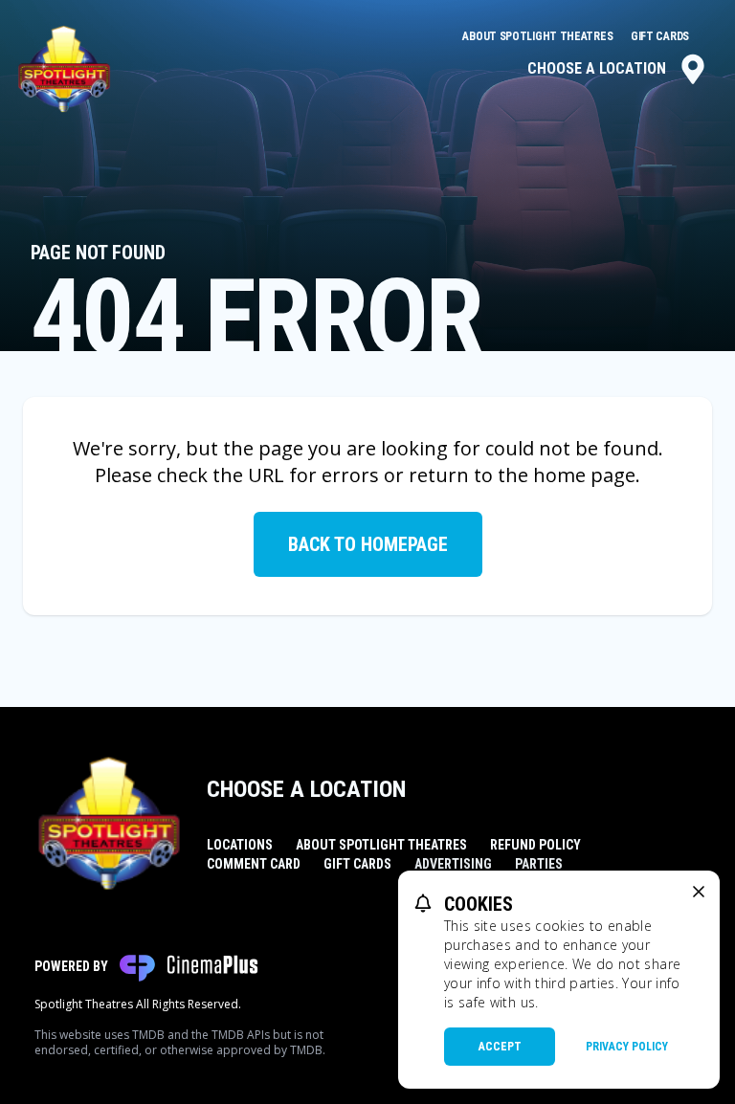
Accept (500, 1046)
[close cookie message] (698, 891)
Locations (240, 844)
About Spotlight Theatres (538, 36)
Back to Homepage (368, 544)
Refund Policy (535, 844)
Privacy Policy (627, 1046)
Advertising (453, 864)
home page (584, 475)
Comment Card (254, 864)
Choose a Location (596, 68)
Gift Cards (660, 36)
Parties (539, 864)
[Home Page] (64, 69)
